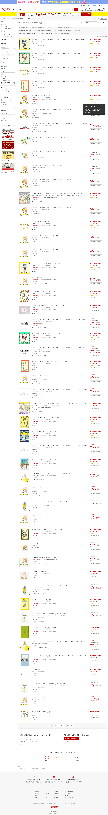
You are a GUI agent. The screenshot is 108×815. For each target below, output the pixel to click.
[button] (102, 6)
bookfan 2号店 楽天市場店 (39, 45)
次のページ (69, 725)
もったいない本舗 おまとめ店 (40, 355)
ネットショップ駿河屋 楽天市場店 (41, 647)
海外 (6, 66)
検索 (9, 54)
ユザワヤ (35, 509)
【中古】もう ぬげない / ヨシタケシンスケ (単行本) (50, 137)
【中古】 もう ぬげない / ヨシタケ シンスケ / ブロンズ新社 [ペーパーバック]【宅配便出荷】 (61, 347)
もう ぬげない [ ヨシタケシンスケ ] (42, 95)
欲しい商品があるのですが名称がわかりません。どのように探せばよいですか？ (38, 738)
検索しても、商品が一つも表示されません (30, 741)
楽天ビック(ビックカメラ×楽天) (40, 563)
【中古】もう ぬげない (41, 375)
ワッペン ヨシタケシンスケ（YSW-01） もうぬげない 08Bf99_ (50, 613)
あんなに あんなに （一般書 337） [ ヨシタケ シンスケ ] (49, 361)
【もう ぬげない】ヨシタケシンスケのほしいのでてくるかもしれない (52, 473)
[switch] (14, 83)
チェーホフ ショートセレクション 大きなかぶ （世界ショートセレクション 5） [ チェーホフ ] (60, 655)
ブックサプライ (37, 383)
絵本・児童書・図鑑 (33, 768)
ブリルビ (35, 521)
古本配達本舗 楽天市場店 (39, 453)
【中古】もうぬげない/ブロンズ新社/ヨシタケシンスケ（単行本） (53, 109)
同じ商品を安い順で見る (96, 102)
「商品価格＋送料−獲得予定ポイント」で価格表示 (28, 22)
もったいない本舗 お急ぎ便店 (40, 327)
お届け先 (3, 68)
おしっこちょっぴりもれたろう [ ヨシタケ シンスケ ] (47, 263)
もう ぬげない (36, 669)
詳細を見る (66, 33)
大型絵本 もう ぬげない (39, 571)
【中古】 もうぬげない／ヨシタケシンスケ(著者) (48, 165)
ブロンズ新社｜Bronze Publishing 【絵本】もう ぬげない (48, 557)
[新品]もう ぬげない (37, 277)
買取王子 (35, 241)
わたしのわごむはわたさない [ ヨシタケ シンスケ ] (46, 333)
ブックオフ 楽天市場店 (38, 171)
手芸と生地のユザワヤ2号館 (40, 593)
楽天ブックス (36, 103)
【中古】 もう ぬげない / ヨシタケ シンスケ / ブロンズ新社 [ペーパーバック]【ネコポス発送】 (61, 319)
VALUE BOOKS (37, 117)
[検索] (76, 9)
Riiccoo (35, 675)
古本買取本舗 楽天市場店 (39, 397)
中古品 (2, 62)
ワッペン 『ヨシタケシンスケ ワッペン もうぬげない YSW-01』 (50, 501)
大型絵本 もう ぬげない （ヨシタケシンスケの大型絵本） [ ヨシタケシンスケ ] (54, 305)
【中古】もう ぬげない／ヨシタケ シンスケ (47, 235)
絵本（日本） (43, 768)
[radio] (1, 24)
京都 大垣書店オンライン (39, 547)
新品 (2, 61)
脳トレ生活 (36, 577)
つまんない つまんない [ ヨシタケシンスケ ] (44, 291)
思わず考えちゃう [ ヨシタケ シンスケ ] (43, 599)
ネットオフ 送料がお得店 (39, 143)
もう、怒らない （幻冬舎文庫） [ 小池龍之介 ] (45, 627)
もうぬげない (36, 543)
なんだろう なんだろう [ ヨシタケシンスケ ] (45, 459)
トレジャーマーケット (38, 411)
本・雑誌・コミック (22, 768)
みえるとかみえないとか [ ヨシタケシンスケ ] (45, 431)
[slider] (1, 49)
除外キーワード (4, 120)
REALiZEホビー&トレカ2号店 (40, 479)
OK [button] (103, 109)
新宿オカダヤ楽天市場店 (39, 621)
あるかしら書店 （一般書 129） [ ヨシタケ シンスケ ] (48, 529)
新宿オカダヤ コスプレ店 (39, 691)
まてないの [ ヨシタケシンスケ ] (41, 221)
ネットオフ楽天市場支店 (39, 157)
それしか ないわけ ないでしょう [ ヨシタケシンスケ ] (47, 417)
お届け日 (3, 74)
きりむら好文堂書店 (38, 201)
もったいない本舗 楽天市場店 (40, 131)
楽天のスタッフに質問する (71, 738)
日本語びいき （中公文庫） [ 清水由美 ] (43, 711)
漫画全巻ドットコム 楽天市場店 (40, 283)
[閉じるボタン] (104, 28)
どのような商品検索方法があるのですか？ (30, 739)
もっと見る (22, 744)
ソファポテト (36, 703)
